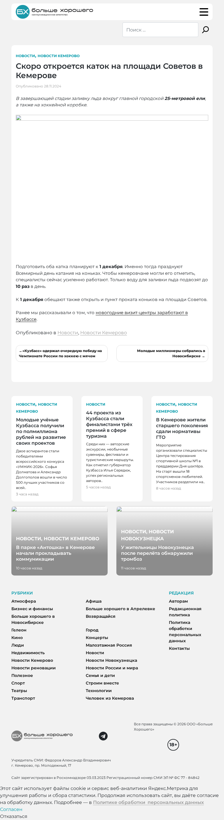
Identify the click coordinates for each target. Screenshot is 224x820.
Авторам (178, 601)
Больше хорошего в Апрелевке (120, 608)
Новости (25, 56)
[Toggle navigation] (204, 12)
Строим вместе (102, 683)
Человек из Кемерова (110, 698)
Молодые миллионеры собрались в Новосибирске (171, 353)
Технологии (99, 690)
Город (92, 630)
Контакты (179, 648)
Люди (17, 645)
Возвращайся (101, 616)
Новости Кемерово (59, 56)
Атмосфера (23, 601)
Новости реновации (33, 668)
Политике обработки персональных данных (148, 802)
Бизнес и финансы (32, 608)
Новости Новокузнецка (111, 660)
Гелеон (19, 630)
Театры (19, 690)
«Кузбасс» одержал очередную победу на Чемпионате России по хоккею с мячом (60, 353)
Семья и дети (100, 675)
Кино (17, 637)
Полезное (22, 675)
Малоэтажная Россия (109, 645)
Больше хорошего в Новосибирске (33, 619)
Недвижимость (28, 652)
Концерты (97, 637)
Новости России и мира (112, 668)
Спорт (18, 683)
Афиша (94, 601)
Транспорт (23, 698)
